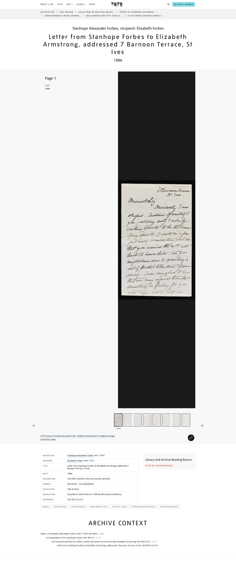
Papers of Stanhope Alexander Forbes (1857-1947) (148, 12)
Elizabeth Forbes (150, 28)
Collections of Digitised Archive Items (99, 12)
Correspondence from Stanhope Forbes (66, 15)
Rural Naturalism (78, 506)
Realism (46, 506)
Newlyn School (60, 506)
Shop (92, 4)
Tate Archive (67, 12)
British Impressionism (169, 506)
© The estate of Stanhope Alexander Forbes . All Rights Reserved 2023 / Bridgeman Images (77, 436)
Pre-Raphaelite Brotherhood (143, 506)
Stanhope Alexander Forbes (95, 28)
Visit (60, 4)
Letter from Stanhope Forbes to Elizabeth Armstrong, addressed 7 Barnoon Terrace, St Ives (99, 545)
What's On (47, 4)
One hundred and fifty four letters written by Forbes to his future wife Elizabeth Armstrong (93, 541)
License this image (48, 439)
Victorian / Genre (119, 506)
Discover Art (47, 12)
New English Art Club (98, 506)
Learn (80, 4)
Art (69, 4)
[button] (167, 4)
